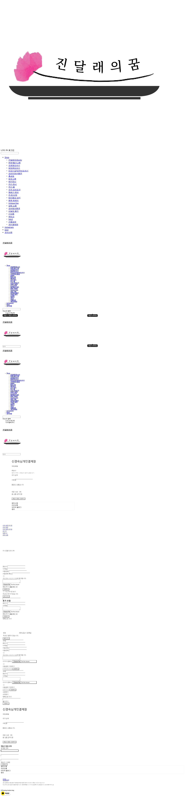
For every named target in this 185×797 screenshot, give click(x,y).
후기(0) (5, 531)
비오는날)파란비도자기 (18, 170)
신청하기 (4, 764)
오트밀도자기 (14, 165)
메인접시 (12, 181)
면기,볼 (11, 187)
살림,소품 (12, 205)
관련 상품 (5, 535)
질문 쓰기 (6, 638)
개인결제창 (13, 224)
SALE (10, 219)
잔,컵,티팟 (12, 195)
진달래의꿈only (15, 160)
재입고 (11, 216)
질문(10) (5, 533)
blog (6, 229)
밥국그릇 (12, 179)
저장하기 (5, 589)
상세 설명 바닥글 (7, 529)
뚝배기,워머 (13, 192)
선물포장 (12, 222)
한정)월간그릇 (14, 162)
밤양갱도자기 (14, 168)
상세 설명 (5, 527)
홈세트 (11, 176)
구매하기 (5, 703)
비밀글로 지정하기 (9, 666)
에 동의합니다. (14, 578)
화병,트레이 (13, 200)
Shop (7, 157)
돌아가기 (5, 689)
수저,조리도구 (14, 189)
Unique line (13, 203)
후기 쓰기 (6, 596)
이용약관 (4, 779)
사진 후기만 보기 (10, 591)
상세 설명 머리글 (7, 525)
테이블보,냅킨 (14, 197)
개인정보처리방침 (6, 780)
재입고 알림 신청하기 (18, 498)
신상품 (11, 214)
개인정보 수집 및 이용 (10, 578)
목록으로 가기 (7, 668)
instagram (9, 227)
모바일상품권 (14, 208)
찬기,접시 (12, 184)
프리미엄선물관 (15, 173)
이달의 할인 (13, 211)
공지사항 (8, 232)
